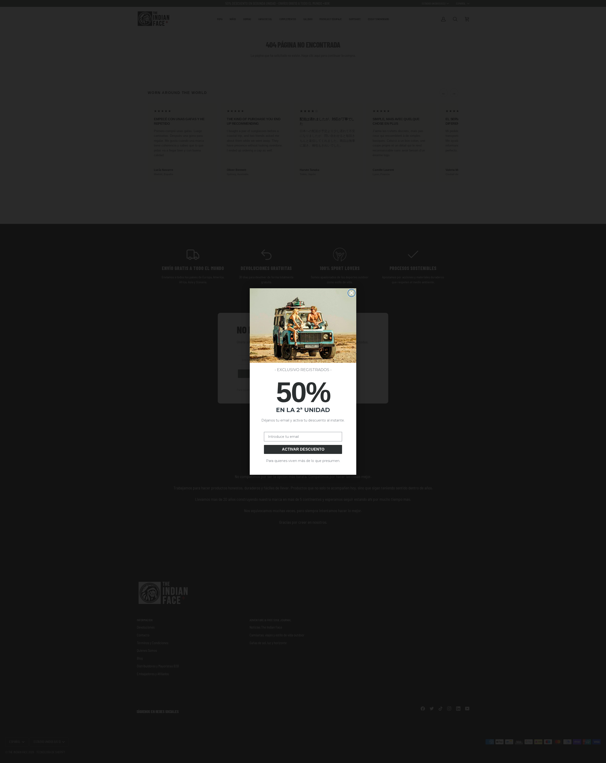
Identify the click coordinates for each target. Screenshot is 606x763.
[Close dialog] (351, 293)
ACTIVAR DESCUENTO (303, 449)
